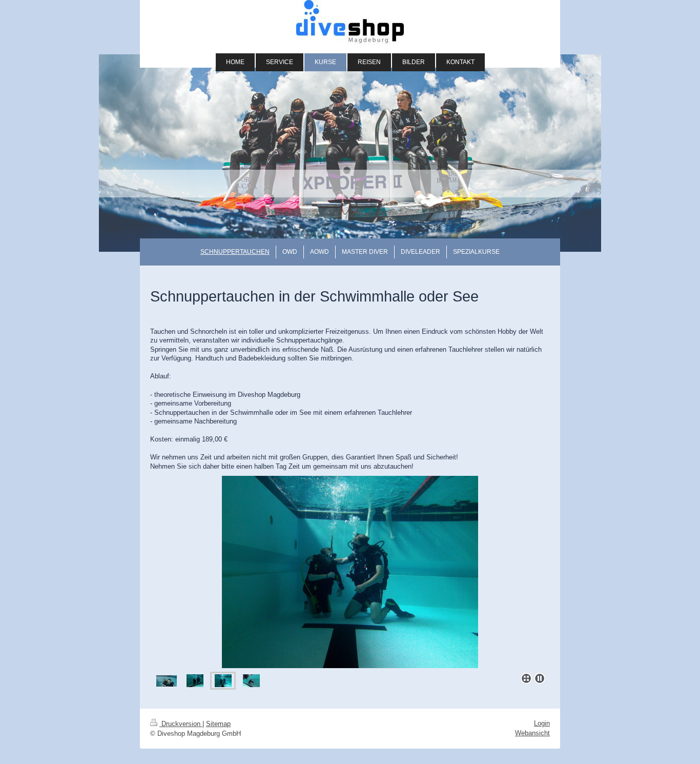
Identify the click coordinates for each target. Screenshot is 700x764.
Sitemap (218, 724)
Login (542, 723)
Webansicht (532, 733)
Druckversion (180, 724)
